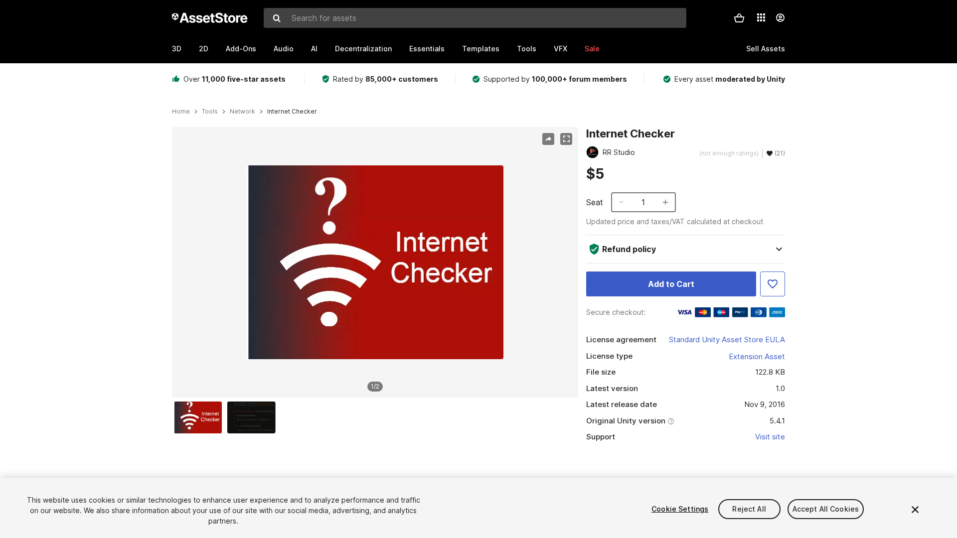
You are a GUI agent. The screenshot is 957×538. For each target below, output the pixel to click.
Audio (284, 48)
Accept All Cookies (826, 509)
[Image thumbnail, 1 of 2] (200, 417)
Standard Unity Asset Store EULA (727, 339)
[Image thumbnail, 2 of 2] (253, 417)
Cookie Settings (679, 509)
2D (203, 48)
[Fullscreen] (566, 139)
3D (176, 48)
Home (181, 111)
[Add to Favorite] (772, 283)
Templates (480, 48)
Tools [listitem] (210, 111)
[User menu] (780, 18)
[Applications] (761, 17)
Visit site (770, 436)
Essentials (427, 48)
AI (314, 48)
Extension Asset (757, 356)
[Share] (548, 139)
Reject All (749, 509)
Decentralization (363, 48)
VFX (560, 48)
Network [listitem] (242, 111)
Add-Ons (241, 48)
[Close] (915, 510)
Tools (526, 48)
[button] (739, 18)
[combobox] (475, 18)
